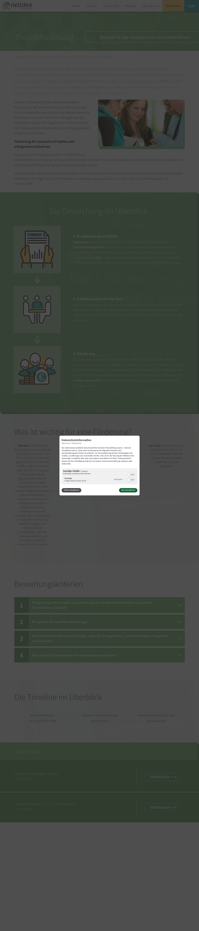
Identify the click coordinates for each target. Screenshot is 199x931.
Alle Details (118, 479)
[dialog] (99, 465)
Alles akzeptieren (128, 490)
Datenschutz (76, 443)
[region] (99, 476)
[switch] (131, 474)
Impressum (66, 443)
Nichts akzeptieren (71, 490)
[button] (128, 474)
